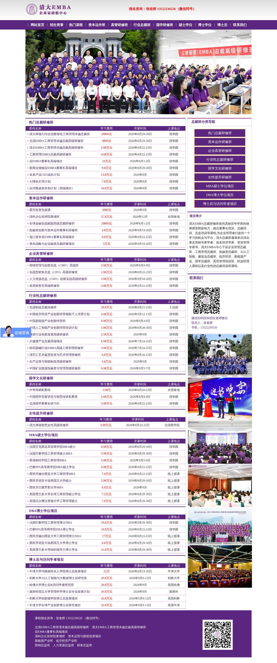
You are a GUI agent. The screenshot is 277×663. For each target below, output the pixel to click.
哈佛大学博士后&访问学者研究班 (51, 584)
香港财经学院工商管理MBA (48, 460)
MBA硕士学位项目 (220, 186)
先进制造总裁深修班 (43, 307)
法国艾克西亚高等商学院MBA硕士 (52, 446)
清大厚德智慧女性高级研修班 (49, 425)
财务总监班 (84, 645)
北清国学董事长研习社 (44, 403)
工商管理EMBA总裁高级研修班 (50, 154)
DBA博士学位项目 (220, 195)
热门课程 (76, 25)
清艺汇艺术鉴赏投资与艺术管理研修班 (55, 354)
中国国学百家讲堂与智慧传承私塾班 (53, 396)
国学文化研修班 (220, 168)
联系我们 (240, 25)
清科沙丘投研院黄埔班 (44, 216)
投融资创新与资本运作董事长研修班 (53, 230)
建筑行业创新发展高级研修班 (49, 334)
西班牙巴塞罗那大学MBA (46, 487)
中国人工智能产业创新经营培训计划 (53, 327)
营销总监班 (42, 645)
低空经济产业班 (66, 640)
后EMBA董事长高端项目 (45, 161)
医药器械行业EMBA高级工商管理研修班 (56, 348)
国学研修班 (164, 25)
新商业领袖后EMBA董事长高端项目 (53, 168)
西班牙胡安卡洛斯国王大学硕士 (50, 480)
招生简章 (57, 25)
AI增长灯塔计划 (40, 181)
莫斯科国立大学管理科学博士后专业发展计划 (59, 591)
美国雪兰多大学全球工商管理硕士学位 (55, 494)
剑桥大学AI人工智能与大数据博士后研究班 (58, 578)
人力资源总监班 (63, 645)
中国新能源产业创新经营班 (47, 320)
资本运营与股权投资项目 (84, 636)
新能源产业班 (44, 640)
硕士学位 (185, 25)
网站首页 (37, 25)
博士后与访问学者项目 (220, 204)
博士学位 (205, 25)
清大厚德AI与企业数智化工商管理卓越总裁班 (59, 134)
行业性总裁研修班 (219, 159)
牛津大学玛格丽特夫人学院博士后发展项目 (58, 571)
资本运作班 (96, 25)
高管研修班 (119, 25)
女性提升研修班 (220, 177)
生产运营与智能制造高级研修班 (50, 361)
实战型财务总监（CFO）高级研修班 (53, 272)
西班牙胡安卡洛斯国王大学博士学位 (53, 542)
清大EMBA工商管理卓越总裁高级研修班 (56, 147)
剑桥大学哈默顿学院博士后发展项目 (53, 598)
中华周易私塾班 (40, 390)
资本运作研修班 (220, 142)
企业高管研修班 (220, 151)
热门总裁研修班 (220, 133)
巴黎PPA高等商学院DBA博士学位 (52, 529)
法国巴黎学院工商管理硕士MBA (51, 453)
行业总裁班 (142, 25)
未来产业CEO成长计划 (44, 174)
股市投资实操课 (40, 209)
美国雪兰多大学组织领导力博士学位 (53, 549)
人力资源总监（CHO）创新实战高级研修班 (58, 279)
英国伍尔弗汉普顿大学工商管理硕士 (53, 501)
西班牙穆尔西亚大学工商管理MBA (52, 473)
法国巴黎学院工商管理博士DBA (50, 522)
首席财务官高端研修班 (44, 285)
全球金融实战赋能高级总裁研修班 (52, 223)
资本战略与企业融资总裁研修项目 (52, 243)
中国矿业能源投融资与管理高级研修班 (55, 368)
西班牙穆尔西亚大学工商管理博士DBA (55, 536)
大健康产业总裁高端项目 (46, 341)
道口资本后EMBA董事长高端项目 (51, 237)
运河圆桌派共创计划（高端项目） (52, 188)
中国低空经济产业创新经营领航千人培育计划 (59, 314)
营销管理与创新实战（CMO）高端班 (54, 265)
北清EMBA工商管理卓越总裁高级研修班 (56, 140)
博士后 (222, 25)
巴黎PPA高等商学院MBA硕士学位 (52, 467)
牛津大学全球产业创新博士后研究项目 (55, 605)
